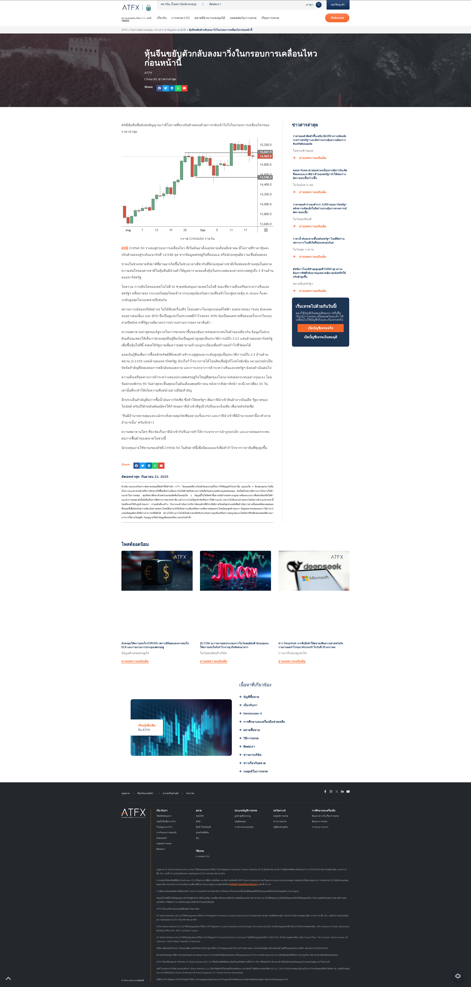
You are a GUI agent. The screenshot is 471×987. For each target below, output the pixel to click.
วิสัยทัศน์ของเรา (164, 816)
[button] (159, 88)
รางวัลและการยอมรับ (166, 832)
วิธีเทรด (200, 850)
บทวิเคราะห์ (279, 810)
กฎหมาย (125, 793)
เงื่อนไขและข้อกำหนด (147, 793)
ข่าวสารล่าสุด (167, 79)
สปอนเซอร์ (161, 838)
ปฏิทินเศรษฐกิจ (280, 827)
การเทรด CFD (180, 18)
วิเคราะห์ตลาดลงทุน (141, 29)
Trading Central (320, 827)
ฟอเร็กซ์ (199, 816)
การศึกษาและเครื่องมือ (323, 810)
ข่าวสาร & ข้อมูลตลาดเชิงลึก (170, 29)
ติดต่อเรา (215, 4)
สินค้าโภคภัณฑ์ (203, 827)
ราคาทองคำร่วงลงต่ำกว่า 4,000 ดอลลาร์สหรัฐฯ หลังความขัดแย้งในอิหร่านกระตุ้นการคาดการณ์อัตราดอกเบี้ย (320, 208)
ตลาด (199, 810)
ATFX (124, 29)
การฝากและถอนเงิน (244, 827)
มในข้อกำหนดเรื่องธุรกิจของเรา (244, 884)
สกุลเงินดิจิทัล (202, 832)
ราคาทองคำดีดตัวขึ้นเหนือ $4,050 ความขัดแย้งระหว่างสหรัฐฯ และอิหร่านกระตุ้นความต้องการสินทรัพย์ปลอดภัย (319, 139)
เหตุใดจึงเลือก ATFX (166, 821)
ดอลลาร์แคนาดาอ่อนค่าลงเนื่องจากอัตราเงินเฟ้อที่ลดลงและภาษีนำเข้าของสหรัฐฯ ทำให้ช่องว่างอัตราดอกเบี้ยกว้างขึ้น (320, 174)
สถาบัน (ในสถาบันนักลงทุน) (178, 4)
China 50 (150, 79)
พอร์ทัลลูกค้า (338, 4)
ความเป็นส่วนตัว (171, 793)
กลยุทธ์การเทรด (163, 843)
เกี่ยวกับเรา (162, 810)
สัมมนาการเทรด (319, 821)
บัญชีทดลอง (240, 821)
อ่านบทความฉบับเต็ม (312, 158)
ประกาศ (190, 793)
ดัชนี (124, 248)
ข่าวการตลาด (279, 821)
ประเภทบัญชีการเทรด (246, 810)
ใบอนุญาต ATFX (164, 827)
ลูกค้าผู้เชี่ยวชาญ (243, 816)
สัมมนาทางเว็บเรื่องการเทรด (325, 816)
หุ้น (197, 838)
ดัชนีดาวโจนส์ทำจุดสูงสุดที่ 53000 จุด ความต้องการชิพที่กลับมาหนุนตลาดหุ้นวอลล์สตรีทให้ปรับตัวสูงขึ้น (319, 272)
